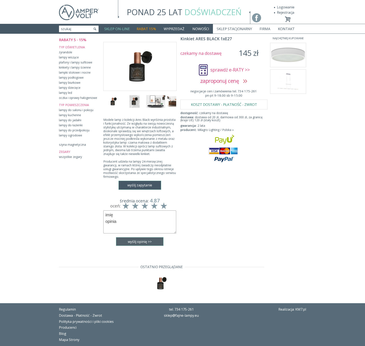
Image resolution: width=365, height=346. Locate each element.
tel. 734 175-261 (181, 309)
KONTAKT (286, 28)
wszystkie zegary (70, 157)
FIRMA (265, 28)
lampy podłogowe (71, 77)
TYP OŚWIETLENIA (72, 47)
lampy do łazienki (71, 125)
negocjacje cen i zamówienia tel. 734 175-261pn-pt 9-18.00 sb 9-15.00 (224, 93)
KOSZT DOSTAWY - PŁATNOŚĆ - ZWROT (224, 104)
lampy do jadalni (70, 120)
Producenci (67, 327)
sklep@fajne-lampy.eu (181, 315)
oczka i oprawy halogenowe (78, 98)
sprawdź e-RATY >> (230, 70)
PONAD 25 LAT (184, 12)
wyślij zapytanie (139, 185)
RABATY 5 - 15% (72, 39)
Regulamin (67, 309)
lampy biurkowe (69, 83)
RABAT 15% (146, 28)
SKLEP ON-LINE (117, 28)
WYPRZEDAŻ (174, 28)
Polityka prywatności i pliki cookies (86, 321)
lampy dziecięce (69, 88)
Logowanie (285, 7)
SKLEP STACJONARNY (234, 28)
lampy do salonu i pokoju (76, 110)
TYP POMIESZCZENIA (74, 105)
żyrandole (65, 52)
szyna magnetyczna (72, 145)
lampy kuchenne (70, 115)
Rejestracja (285, 12)
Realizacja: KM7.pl (292, 309)
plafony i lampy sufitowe (75, 62)
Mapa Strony (69, 339)
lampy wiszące (69, 57)
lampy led (65, 93)
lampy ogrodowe (70, 135)
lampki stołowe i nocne (75, 72)
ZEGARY (64, 152)
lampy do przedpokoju (74, 130)
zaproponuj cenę (221, 80)
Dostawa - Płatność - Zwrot (80, 315)
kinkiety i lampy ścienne (75, 67)
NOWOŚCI (200, 28)
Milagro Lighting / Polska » (215, 130)
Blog (62, 333)
